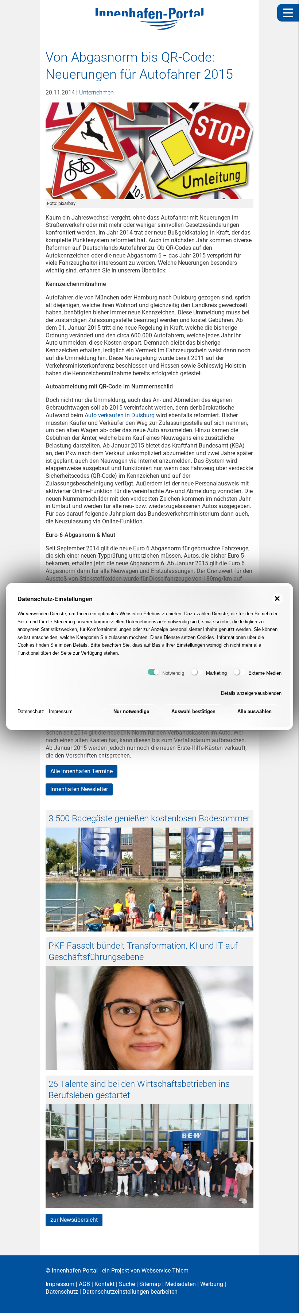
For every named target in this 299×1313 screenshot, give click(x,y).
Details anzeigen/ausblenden (251, 693)
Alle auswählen (254, 711)
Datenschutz (31, 711)
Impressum (61, 711)
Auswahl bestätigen (193, 711)
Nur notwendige (131, 711)
